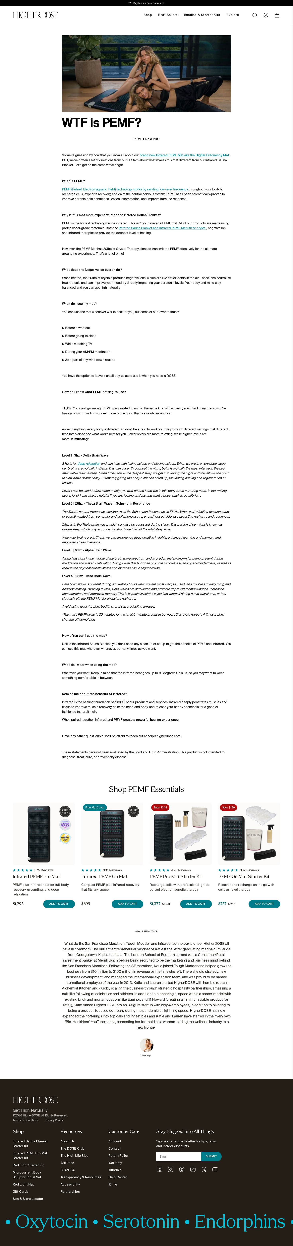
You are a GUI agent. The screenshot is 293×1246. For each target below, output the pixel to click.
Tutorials (114, 1170)
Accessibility (70, 1184)
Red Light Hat (23, 1184)
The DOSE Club (72, 1148)
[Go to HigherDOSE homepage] (35, 15)
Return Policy (118, 1156)
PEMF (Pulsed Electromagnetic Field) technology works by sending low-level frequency (125, 189)
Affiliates (67, 1163)
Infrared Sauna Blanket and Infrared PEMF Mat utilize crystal (162, 228)
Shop (148, 15)
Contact (114, 1148)
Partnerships (70, 1192)
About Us (68, 1141)
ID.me (112, 1184)
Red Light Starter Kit (28, 1165)
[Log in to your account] (266, 15)
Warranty (115, 1163)
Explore (233, 15)
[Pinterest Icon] (182, 1169)
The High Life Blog (75, 1156)
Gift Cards (20, 1192)
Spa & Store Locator (28, 1199)
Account (114, 1141)
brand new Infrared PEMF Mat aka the (184, 155)
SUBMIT (211, 1156)
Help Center (117, 1177)
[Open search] (255, 15)
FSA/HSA (68, 1170)
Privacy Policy (54, 1120)
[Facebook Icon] (159, 1169)
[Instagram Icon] (170, 1169)
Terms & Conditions (26, 1120)
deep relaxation (88, 464)
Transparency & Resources (81, 1177)
